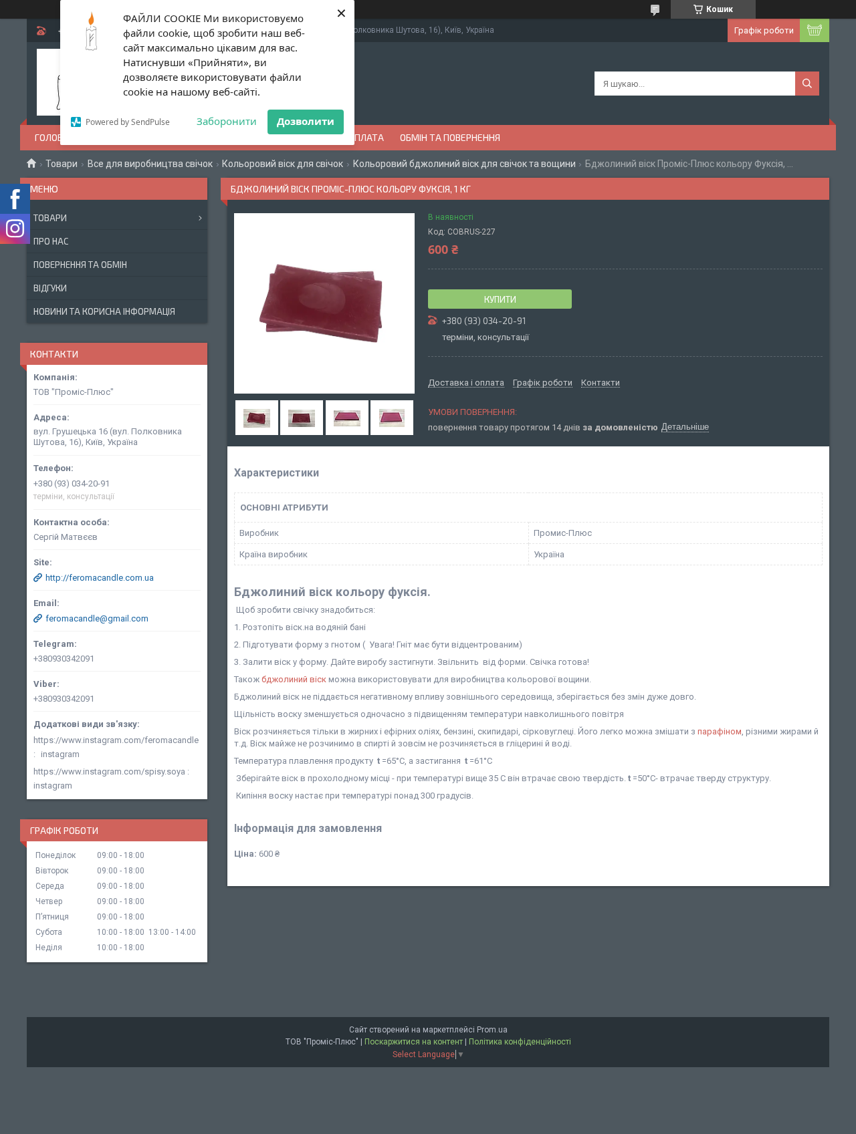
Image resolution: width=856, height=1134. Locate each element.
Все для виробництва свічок (150, 163)
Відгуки (50, 288)
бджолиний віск (293, 679)
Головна (55, 137)
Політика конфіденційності (520, 1041)
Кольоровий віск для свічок (282, 163)
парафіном (720, 731)
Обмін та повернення (450, 137)
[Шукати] (807, 84)
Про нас (50, 241)
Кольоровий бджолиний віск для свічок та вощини (464, 163)
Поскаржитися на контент (413, 1041)
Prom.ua (492, 1029)
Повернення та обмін (80, 264)
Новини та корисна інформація (104, 311)
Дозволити (305, 121)
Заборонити (227, 121)
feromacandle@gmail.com (96, 618)
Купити (500, 299)
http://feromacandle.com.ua (99, 578)
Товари (61, 163)
